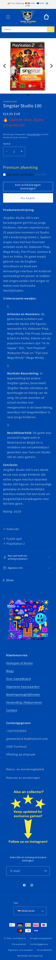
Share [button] (10, 580)
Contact (11, 710)
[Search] (50, 29)
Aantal (6, 143)
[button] (8, 16)
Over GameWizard (18, 679)
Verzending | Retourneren (24, 702)
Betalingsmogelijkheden (23, 694)
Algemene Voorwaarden (23, 687)
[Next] (51, 66)
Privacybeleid (19, 944)
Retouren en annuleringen (23, 777)
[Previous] (4, 66)
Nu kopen (28, 198)
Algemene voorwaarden (20, 949)
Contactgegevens (39, 944)
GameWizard (19, 938)
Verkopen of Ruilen (19, 663)
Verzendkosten (34, 134)
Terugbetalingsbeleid (41, 938)
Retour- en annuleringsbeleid (25, 769)
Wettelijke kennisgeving (29, 955)
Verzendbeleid (44, 949)
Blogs (10, 671)
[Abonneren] (45, 871)
